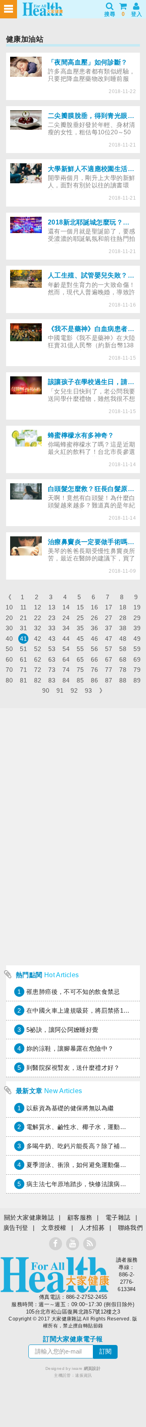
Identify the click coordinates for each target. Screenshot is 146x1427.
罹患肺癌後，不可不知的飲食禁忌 (73, 991)
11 (23, 607)
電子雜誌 (118, 1217)
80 (9, 680)
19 (136, 607)
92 (74, 690)
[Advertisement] (73, 887)
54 (65, 648)
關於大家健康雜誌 (29, 1217)
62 (37, 659)
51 (23, 648)
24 (65, 617)
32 (37, 628)
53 (51, 648)
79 (136, 669)
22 (37, 617)
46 (94, 638)
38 (122, 628)
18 (122, 607)
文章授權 (54, 1227)
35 (80, 628)
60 (9, 659)
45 (80, 638)
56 (94, 648)
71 (23, 669)
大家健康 (55, 1274)
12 (37, 607)
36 (94, 628)
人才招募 (92, 1227)
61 (23, 659)
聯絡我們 (130, 1227)
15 (80, 607)
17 (108, 607)
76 (94, 669)
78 (122, 669)
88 (122, 680)
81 (23, 680)
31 (23, 628)
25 (80, 617)
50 (9, 648)
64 (65, 659)
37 (108, 628)
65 (80, 659)
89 (136, 680)
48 (122, 638)
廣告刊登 (15, 1227)
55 (80, 648)
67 (108, 659)
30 (9, 628)
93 (88, 690)
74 (65, 669)
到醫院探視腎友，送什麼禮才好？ (73, 1067)
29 (136, 617)
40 (9, 638)
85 (80, 680)
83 (51, 680)
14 (65, 607)
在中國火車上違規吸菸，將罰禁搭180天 (81, 1010)
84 (65, 680)
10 (9, 607)
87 (108, 680)
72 (37, 669)
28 (122, 617)
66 (94, 659)
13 (51, 607)
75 (80, 669)
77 (108, 669)
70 (9, 669)
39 (136, 628)
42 (37, 638)
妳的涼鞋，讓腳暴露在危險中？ (70, 1048)
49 (136, 638)
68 (122, 659)
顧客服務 (79, 1217)
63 (51, 659)
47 (108, 638)
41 (23, 638)
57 (108, 648)
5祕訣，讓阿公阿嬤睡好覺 (62, 1029)
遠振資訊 (83, 1375)
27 (108, 617)
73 (51, 669)
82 (37, 680)
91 (59, 690)
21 (23, 617)
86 (94, 680)
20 (9, 617)
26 (94, 617)
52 (37, 648)
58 (122, 648)
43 (51, 638)
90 (45, 690)
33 (51, 628)
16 (94, 607)
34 (65, 628)
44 (65, 638)
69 (136, 659)
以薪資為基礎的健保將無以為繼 (70, 1108)
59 (136, 648)
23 (51, 617)
